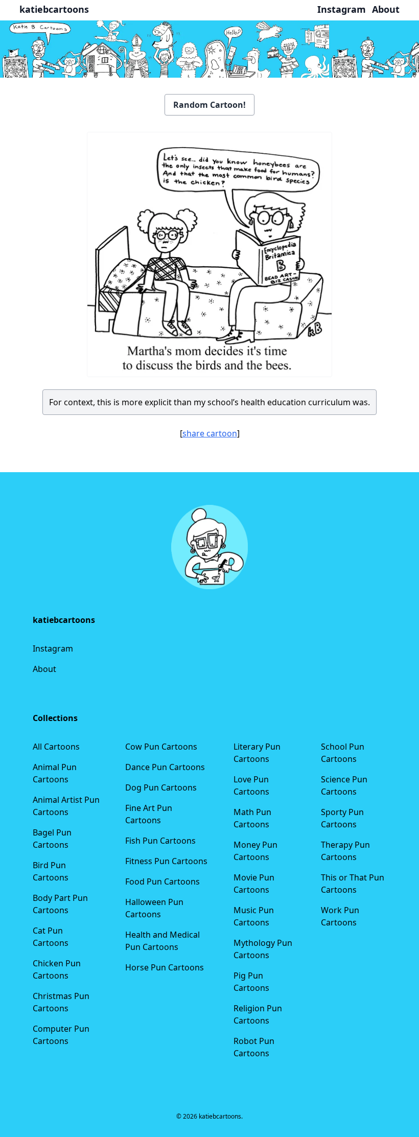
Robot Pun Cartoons (254, 1047)
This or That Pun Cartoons (352, 883)
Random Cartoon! (209, 104)
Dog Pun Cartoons (161, 787)
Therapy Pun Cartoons (345, 851)
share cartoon (209, 433)
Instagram (53, 648)
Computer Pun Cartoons (61, 1035)
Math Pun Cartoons (252, 818)
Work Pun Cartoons (340, 916)
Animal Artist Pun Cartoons (66, 806)
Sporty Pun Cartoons (342, 818)
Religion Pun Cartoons (258, 1014)
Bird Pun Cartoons (50, 871)
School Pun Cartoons (342, 752)
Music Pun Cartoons (254, 916)
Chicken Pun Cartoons (57, 969)
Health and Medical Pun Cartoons (162, 941)
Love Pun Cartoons (251, 785)
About (44, 669)
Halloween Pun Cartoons (154, 908)
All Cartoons (56, 746)
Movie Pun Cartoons (254, 883)
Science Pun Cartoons (344, 785)
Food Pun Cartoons (162, 881)
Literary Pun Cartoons (257, 752)
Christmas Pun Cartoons (61, 1002)
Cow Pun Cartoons (161, 746)
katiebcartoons (54, 9)
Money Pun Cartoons (255, 851)
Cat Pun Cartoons (50, 936)
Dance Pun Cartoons (165, 767)
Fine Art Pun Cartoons (148, 814)
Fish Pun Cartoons (160, 840)
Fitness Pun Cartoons (166, 861)
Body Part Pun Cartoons (60, 904)
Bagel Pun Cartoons (52, 838)
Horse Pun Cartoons (164, 967)
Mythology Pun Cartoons (263, 949)
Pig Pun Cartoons (251, 981)
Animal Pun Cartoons (55, 773)
